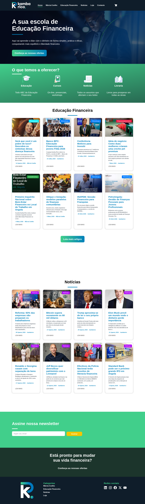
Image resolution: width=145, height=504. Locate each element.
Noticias (84, 5)
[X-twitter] (120, 487)
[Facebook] (115, 487)
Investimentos (33, 177)
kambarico (60, 159)
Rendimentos (64, 177)
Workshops (65, 121)
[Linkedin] (105, 487)
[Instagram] (110, 487)
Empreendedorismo (124, 121)
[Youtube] (125, 487)
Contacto (101, 5)
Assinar (74, 434)
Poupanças (34, 121)
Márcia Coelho (51, 5)
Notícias (35, 293)
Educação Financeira (69, 5)
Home (40, 5)
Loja (92, 5)
